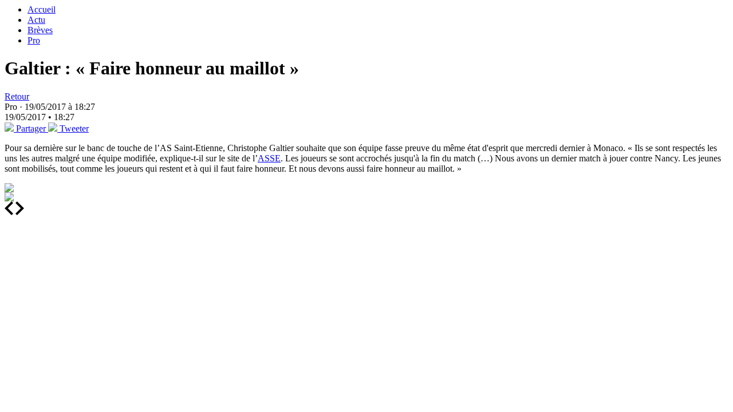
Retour (17, 96)
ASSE (269, 158)
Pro (33, 40)
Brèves (40, 30)
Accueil (41, 9)
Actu (36, 20)
